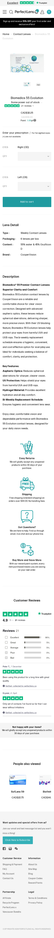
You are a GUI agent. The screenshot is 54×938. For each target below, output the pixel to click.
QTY (5, 156)
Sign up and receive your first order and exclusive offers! (27, 23)
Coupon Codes (35, 878)
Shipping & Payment (12, 864)
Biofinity (47, 791)
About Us (32, 864)
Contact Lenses (22, 34)
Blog (30, 874)
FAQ (5, 869)
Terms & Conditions (37, 898)
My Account (8, 874)
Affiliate (7, 898)
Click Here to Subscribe (17, 840)
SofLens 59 (17, 791)
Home (6, 34)
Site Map (32, 869)
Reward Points (35, 883)
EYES (5, 147)
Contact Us (8, 878)
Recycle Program (11, 903)
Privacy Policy (35, 903)
